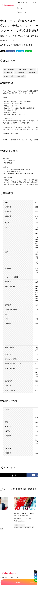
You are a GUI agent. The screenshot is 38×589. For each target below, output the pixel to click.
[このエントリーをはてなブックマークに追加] (35, 577)
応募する (19, 582)
